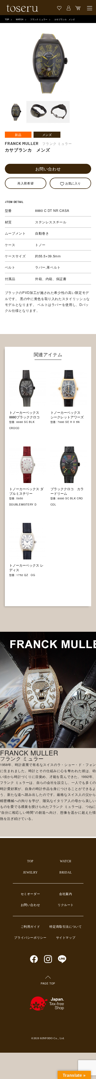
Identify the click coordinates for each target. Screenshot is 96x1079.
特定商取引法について (65, 926)
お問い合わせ (48, 169)
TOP (7, 19)
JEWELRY (30, 872)
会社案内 (65, 894)
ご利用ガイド (30, 926)
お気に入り (73, 183)
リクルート (66, 905)
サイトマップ (66, 937)
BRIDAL (65, 872)
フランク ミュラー (38, 19)
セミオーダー (30, 894)
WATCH (19, 19)
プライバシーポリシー (30, 937)
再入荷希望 (25, 183)
